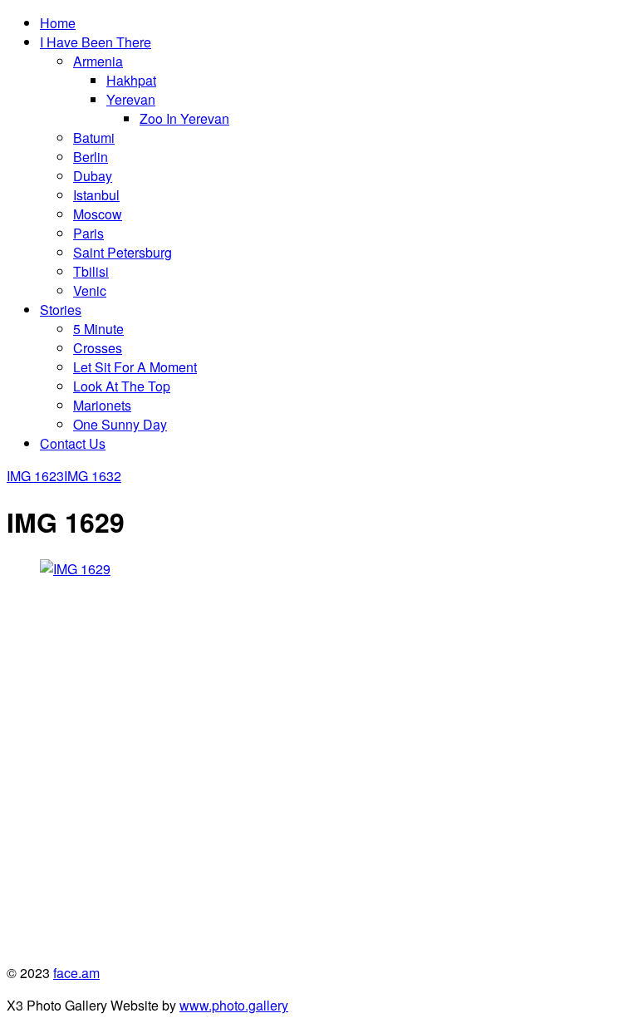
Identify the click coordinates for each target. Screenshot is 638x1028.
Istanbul (96, 194)
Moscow (97, 214)
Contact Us (73, 443)
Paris (88, 233)
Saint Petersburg (122, 252)
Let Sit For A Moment (135, 366)
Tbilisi (91, 271)
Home (58, 22)
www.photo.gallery (233, 1005)
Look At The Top (121, 386)
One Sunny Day (120, 424)
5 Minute (98, 328)
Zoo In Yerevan (184, 118)
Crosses (97, 347)
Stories (60, 309)
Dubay (92, 175)
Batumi (94, 137)
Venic (89, 290)
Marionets (102, 405)
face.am (76, 972)
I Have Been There (95, 42)
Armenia (98, 61)
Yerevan (130, 99)
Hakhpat (131, 80)
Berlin (90, 156)
